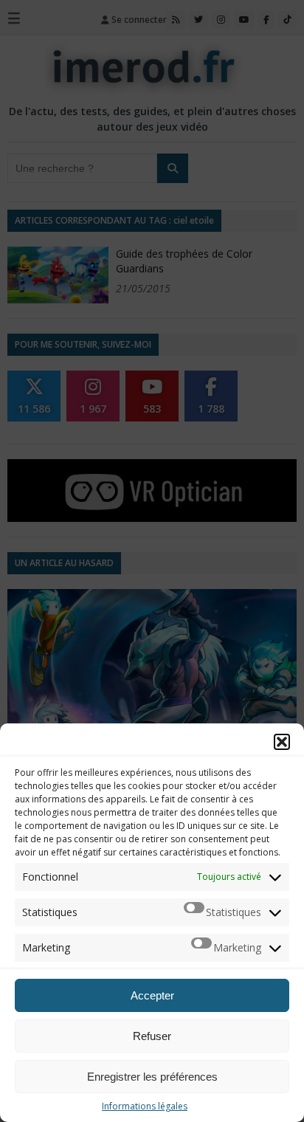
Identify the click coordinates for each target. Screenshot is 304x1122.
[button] (281, 741)
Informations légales (144, 1106)
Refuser (152, 1036)
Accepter (152, 995)
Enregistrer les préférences (152, 1076)
